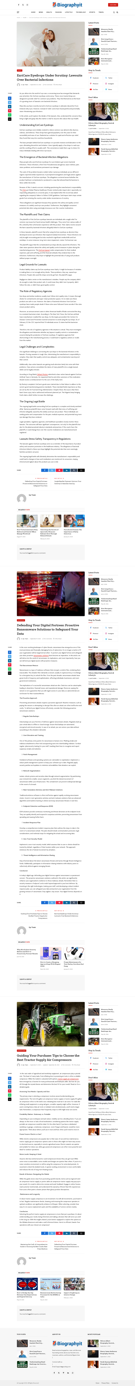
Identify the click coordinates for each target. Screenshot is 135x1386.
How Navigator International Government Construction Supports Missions (109, 60)
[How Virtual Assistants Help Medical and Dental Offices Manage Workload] (27, 521)
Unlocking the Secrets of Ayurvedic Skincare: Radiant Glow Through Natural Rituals (49, 533)
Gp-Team (25, 84)
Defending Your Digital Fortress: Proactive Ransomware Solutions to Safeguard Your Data (35, 483)
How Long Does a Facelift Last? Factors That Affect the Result (109, 40)
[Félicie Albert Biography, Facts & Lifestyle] (103, 111)
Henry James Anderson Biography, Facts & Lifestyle (109, 140)
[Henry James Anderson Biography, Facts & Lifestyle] (93, 141)
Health (49, 12)
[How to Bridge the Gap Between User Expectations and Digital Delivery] (27, 1284)
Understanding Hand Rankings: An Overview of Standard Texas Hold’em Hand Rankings (109, 50)
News (41, 12)
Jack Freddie (93, 128)
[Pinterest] (9, 110)
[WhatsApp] (9, 115)
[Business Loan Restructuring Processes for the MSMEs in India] (50, 1284)
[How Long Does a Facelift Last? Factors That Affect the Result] (93, 41)
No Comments (48, 84)
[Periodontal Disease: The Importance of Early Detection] (74, 521)
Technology (81, 12)
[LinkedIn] (9, 106)
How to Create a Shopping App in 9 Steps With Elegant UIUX (50, 964)
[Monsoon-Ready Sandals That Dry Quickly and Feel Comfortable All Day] (93, 31)
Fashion (58, 12)
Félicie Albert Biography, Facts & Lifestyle (101, 124)
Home (33, 12)
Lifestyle (69, 12)
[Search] (117, 12)
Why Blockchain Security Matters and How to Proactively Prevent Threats (27, 952)
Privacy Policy (105, 1383)
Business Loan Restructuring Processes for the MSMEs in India (50, 1295)
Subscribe (113, 5)
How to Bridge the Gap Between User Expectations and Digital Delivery (27, 1295)
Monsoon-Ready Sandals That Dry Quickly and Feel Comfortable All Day (108, 30)
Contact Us (115, 1383)
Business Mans (21, 1050)
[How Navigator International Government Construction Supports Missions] (93, 61)
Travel (101, 12)
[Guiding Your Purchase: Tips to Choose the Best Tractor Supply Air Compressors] (51, 1024)
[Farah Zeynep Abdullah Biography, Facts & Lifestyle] (93, 151)
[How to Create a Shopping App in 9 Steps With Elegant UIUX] (50, 953)
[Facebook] (9, 98)
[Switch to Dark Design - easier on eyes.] (114, 12)
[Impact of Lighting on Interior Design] (74, 1284)
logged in (30, 553)
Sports (92, 12)
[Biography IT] (67, 5)
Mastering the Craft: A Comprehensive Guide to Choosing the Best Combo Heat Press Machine (33, 1247)
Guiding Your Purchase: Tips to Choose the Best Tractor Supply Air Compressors (34, 916)
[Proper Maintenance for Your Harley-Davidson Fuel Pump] (74, 953)
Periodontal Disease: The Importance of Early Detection (73, 532)
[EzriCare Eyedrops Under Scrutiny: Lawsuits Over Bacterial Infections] (51, 44)
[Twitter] (9, 102)
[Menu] (18, 12)
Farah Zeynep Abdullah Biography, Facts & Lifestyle (109, 150)
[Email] (9, 119)
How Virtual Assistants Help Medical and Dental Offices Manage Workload (27, 532)
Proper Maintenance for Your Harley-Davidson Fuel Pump (74, 964)
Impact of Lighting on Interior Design (72, 1294)
